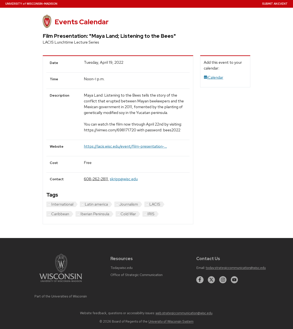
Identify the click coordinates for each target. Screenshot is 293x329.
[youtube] (234, 280)
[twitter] (211, 280)
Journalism (128, 204)
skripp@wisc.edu (124, 178)
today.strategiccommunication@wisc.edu (236, 268)
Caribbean (60, 213)
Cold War (128, 213)
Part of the (61, 296)
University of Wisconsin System (170, 321)
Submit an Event (275, 4)
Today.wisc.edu (121, 268)
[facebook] (200, 280)
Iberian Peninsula (94, 213)
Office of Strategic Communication (136, 275)
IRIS (150, 213)
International (62, 204)
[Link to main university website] (60, 282)
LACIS (154, 204)
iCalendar (215, 77)
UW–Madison (31, 4)
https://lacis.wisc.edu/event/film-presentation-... (125, 146)
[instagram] (223, 280)
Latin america (96, 204)
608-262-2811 (96, 178)
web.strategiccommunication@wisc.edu (184, 313)
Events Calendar (82, 21)
